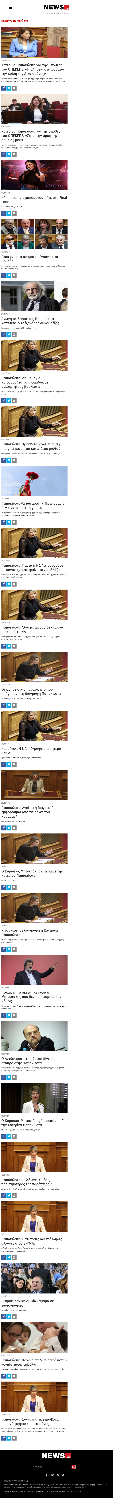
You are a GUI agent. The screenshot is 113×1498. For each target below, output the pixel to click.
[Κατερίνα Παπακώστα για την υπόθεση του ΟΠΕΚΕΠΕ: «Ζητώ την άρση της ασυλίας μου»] (34, 109)
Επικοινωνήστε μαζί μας (17, 1491)
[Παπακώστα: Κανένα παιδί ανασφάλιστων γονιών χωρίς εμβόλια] (34, 1337)
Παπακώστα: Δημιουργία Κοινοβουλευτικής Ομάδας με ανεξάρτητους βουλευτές (24, 382)
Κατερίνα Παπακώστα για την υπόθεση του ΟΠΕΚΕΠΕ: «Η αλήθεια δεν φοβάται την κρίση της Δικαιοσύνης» (32, 69)
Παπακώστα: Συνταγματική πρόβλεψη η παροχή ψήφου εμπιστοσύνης (32, 1421)
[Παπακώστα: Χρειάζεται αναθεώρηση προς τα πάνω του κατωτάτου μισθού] (34, 421)
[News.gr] (56, 7)
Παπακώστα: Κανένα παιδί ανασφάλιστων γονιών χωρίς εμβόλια (34, 1362)
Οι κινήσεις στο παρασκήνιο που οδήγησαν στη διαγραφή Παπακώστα (31, 691)
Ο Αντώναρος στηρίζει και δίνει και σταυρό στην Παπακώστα (29, 1061)
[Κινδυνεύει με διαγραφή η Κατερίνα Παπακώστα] (34, 908)
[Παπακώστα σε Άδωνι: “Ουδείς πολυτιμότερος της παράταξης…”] (34, 1157)
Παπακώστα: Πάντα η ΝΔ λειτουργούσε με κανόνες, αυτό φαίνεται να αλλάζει (32, 567)
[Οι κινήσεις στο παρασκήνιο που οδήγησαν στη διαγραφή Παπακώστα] (34, 667)
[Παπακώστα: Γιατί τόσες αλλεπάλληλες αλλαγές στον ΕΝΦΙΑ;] (34, 1216)
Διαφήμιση (30, 1491)
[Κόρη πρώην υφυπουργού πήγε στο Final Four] (34, 175)
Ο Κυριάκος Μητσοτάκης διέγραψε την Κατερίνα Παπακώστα (32, 873)
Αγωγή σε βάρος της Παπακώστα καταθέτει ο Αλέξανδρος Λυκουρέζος (30, 321)
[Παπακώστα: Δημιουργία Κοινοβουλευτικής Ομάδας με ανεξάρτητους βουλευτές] (34, 355)
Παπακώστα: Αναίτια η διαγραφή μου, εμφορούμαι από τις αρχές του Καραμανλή (31, 812)
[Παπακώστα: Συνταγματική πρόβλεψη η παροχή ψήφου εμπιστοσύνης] (34, 1397)
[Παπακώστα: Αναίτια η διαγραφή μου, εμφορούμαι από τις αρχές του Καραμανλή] (34, 785)
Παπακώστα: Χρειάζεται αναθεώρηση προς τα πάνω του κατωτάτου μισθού (30, 446)
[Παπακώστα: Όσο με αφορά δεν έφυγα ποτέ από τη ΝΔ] (34, 605)
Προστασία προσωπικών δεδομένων (57, 1491)
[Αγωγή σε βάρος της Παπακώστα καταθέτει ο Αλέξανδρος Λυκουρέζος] (34, 296)
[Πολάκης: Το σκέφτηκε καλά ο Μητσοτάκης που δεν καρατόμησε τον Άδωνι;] (34, 970)
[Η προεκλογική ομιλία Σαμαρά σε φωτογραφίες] (34, 1278)
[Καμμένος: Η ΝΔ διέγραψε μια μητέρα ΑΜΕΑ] (34, 726)
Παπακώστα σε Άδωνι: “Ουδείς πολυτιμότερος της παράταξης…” (27, 1182)
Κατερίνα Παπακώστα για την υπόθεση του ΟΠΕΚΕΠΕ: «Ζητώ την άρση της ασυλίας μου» (32, 135)
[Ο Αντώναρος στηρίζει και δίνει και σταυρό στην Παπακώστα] (34, 1036)
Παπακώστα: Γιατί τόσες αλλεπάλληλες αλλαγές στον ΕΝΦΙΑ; (31, 1241)
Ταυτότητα (73, 1491)
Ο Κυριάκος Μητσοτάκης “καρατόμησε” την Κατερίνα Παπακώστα (32, 1123)
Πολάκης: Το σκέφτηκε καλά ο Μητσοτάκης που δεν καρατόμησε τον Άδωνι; (31, 996)
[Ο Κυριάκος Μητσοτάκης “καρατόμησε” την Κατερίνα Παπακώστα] (34, 1098)
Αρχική (6, 1491)
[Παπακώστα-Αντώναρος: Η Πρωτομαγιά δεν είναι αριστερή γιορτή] (34, 481)
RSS (80, 1491)
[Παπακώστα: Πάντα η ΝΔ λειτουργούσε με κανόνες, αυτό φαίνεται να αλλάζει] (34, 543)
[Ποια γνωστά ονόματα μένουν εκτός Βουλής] (34, 234)
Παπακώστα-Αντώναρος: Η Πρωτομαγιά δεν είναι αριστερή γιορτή (32, 505)
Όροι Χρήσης (40, 1491)
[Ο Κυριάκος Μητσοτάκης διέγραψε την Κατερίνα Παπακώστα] (34, 848)
